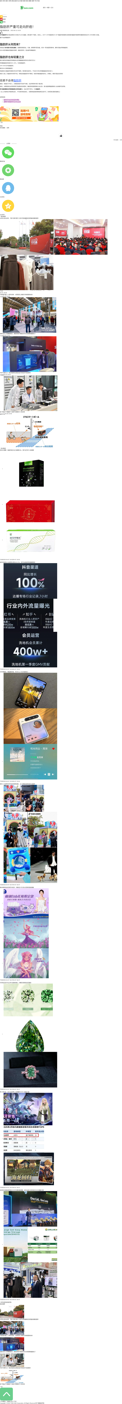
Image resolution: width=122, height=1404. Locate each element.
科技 (38, 1)
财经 (27, 1)
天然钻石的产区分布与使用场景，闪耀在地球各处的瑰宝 (15, 982)
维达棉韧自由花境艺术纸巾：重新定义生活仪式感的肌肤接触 (17, 887)
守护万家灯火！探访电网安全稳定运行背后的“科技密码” (15, 372)
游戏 (12, 1)
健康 (30, 1)
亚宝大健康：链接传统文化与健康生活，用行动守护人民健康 (17, 450)
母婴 (21, 1)
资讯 (4, 1)
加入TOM (13, 1401)
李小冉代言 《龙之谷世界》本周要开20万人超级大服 (14, 1092)
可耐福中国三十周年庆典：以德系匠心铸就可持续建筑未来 (16, 294)
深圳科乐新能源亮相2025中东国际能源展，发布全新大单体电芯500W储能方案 (22, 1190)
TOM (1, 296)
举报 (1, 126)
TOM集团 (2, 1401)
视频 (24, 1)
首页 (1, 1)
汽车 (35, 1)
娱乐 (7, 1)
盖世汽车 (2, 414)
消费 (32, 1)
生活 (18, 1)
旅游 (15, 1)
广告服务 (8, 1401)
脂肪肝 (17, 80)
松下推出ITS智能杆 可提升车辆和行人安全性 (12, 412)
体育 (10, 1)
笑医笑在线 (6, 30)
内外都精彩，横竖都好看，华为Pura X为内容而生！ (14, 672)
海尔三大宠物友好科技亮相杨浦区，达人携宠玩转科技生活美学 (17, 784)
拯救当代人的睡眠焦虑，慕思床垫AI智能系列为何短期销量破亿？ (18, 333)
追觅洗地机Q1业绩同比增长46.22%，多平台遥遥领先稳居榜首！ (18, 562)
